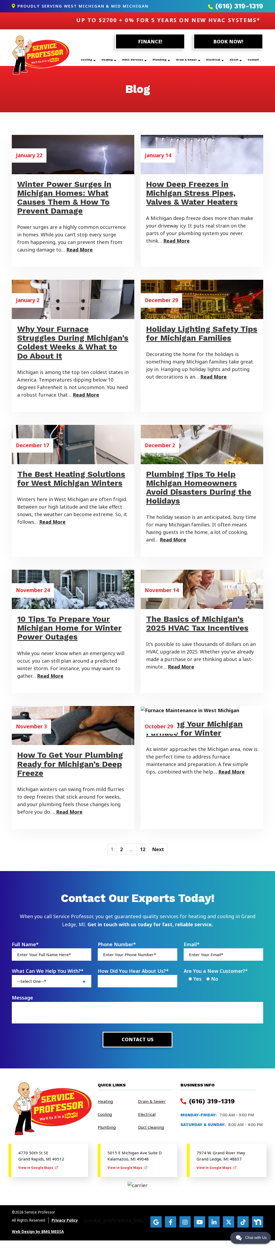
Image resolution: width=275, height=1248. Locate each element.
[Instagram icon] (185, 1222)
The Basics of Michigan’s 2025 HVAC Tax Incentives (197, 623)
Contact (253, 59)
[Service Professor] (41, 55)
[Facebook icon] (170, 1222)
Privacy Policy (65, 1220)
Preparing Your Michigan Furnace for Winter (194, 728)
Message (22, 997)
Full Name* (25, 944)
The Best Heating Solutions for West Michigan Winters (71, 478)
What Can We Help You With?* (48, 971)
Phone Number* (117, 944)
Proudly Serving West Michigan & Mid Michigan (82, 6)
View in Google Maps (36, 1167)
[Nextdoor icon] (257, 1222)
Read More (79, 249)
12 (142, 849)
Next (158, 849)
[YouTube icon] (199, 1222)
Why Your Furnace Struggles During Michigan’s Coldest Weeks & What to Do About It (72, 342)
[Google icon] (156, 1222)
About (234, 59)
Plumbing (160, 59)
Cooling (86, 59)
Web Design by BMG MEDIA (38, 1231)
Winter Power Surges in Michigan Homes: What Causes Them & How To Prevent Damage (64, 197)
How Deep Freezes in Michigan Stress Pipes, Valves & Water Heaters (192, 193)
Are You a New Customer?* (216, 971)
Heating (107, 59)
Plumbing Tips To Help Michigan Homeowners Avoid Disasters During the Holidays (198, 487)
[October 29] (202, 710)
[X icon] (228, 1222)
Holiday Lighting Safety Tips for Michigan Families (201, 333)
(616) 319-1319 (238, 6)
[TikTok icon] (243, 1222)
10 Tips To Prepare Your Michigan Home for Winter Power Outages (69, 627)
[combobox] (51, 981)
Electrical (213, 59)
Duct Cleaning (151, 1127)
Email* (192, 944)
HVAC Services (132, 59)
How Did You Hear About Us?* (133, 971)
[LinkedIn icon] (214, 1222)
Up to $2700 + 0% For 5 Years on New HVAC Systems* (168, 20)
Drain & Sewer (186, 59)
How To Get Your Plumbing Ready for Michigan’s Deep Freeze (70, 763)
